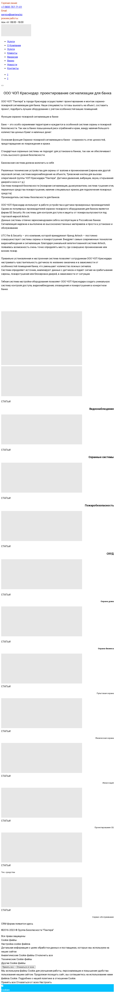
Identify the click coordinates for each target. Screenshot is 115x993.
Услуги (11, 41)
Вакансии (12, 57)
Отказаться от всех (25, 967)
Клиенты (12, 53)
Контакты (13, 68)
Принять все (8, 967)
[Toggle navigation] (2, 85)
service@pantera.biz (11, 14)
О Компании (14, 45)
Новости (12, 64)
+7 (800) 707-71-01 (11, 7)
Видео (10, 60)
